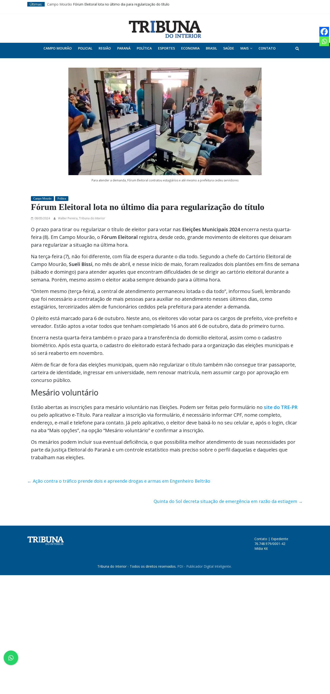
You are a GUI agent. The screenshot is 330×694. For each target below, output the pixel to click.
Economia (190, 48)
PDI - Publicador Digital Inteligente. (204, 566)
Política (144, 48)
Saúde (228, 48)
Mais (244, 48)
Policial (85, 48)
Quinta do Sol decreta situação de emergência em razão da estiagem (228, 501)
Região (105, 48)
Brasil (211, 48)
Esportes (166, 48)
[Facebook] (324, 31)
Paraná (123, 48)
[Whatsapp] (324, 41)
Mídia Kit (261, 548)
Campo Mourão (59, 4)
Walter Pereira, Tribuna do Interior (81, 218)
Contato (267, 48)
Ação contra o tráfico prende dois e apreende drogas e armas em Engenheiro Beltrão (118, 481)
